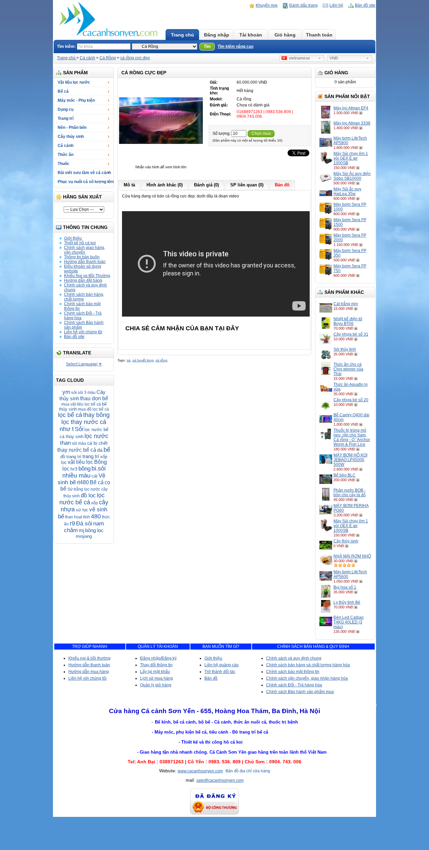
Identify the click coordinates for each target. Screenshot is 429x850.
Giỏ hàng (285, 34)
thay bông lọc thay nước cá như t (85, 422)
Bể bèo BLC (344, 475)
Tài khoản (250, 34)
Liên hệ (336, 5)
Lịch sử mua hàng (156, 678)
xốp (94, 503)
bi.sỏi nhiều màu (84, 472)
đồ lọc (88, 495)
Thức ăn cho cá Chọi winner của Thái (348, 369)
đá (100, 450)
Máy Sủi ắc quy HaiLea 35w (347, 191)
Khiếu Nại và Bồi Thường (87, 275)
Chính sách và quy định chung (293, 658)
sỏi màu (79, 443)
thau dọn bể (94, 398)
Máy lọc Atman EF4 (350, 108)
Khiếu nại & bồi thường (89, 658)
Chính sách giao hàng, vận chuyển (84, 250)
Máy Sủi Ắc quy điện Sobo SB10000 (352, 176)
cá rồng (161, 360)
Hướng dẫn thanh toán (85, 261)
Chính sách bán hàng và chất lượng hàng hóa (308, 665)
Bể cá (63, 91)
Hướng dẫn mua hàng (88, 671)
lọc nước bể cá (82, 499)
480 (96, 516)
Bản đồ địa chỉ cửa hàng (248, 771)
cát (94, 476)
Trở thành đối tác (219, 671)
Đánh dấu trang (303, 5)
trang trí (90, 456)
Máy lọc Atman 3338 (351, 123)
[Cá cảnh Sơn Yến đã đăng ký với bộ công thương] (214, 814)
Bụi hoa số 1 (344, 587)
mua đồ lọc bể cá (93, 409)
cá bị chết (97, 443)
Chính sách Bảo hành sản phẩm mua (300, 691)
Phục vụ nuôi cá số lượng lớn (86, 181)
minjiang (84, 536)
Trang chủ (182, 34)
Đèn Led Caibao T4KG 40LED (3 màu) (348, 622)
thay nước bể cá (76, 450)
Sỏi (79, 429)
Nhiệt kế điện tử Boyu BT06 (347, 321)
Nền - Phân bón (72, 127)
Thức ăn (65, 154)
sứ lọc (82, 509)
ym (66, 392)
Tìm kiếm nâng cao (235, 46)
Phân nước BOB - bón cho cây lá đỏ (349, 492)
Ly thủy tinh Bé (346, 602)
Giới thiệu (73, 238)
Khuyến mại (267, 5)
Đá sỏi (84, 523)
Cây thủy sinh (71, 136)
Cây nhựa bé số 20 (350, 400)
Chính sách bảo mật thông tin (292, 671)
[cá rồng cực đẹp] (161, 162)
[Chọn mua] (361, 113)
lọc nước (96, 436)
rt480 (83, 482)
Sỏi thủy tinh (344, 349)
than (65, 443)
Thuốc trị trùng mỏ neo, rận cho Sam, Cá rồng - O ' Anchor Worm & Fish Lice (351, 437)
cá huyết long (143, 360)
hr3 (73, 469)
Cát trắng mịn (345, 304)
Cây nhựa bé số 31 (350, 334)
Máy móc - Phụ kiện (76, 100)
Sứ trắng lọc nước (83, 489)
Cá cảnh (87, 58)
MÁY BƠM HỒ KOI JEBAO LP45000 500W (350, 460)
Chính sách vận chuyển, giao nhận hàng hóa (307, 678)
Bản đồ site (365, 5)
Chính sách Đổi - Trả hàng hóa (294, 685)
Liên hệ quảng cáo (221, 665)
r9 (72, 523)
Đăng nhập (216, 34)
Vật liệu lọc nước (74, 82)
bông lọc (94, 530)
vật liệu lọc (80, 462)
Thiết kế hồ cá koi (80, 243)
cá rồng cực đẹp (135, 58)
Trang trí (65, 118)
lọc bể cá (70, 415)
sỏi (74, 392)
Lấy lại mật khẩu (155, 671)
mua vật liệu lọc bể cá (81, 404)
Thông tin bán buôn (82, 257)
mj (81, 530)
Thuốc (63, 163)
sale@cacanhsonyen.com (220, 780)
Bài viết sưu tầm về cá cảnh (84, 172)
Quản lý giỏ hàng (155, 685)
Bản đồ (211, 678)
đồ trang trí (70, 456)
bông (84, 468)
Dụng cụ (65, 109)
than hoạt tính (77, 517)
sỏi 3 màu (87, 392)
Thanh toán (319, 34)
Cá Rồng (108, 58)
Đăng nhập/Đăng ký (158, 658)
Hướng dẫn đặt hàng (83, 280)
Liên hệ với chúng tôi (83, 332)
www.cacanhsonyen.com (200, 771)
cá (128, 360)
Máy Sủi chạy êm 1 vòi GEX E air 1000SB (350, 158)
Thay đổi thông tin (156, 665)
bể (107, 449)
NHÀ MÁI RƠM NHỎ (352, 556)
